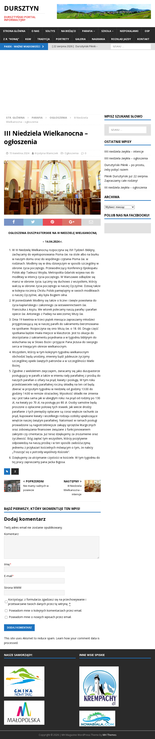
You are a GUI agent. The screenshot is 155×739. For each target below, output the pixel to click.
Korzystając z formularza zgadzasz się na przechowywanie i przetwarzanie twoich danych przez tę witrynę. (47, 602)
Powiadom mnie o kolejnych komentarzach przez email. (45, 610)
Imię (7, 564)
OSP (147, 31)
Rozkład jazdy (121, 39)
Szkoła (106, 31)
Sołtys (50, 31)
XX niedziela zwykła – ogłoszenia (125, 187)
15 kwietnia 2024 (19, 153)
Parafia (87, 31)
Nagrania (98, 39)
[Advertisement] (77, 84)
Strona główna (14, 31)
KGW (28, 39)
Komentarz (11, 534)
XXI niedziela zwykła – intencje (124, 151)
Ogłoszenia (72, 153)
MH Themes (109, 735)
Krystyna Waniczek (46, 153)
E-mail (8, 576)
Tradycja (43, 39)
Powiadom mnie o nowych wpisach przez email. (40, 617)
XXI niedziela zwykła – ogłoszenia (126, 158)
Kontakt (143, 39)
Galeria (80, 39)
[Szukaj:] (131, 46)
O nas (35, 31)
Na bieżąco (68, 31)
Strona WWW (12, 587)
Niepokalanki (129, 31)
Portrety (62, 39)
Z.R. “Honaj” (11, 39)
